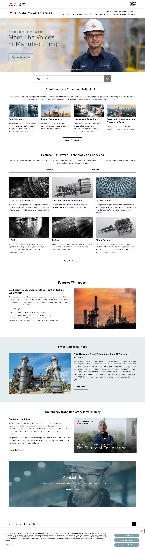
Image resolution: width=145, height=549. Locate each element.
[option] (72, 45)
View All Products (71, 261)
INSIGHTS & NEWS (119, 14)
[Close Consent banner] (142, 531)
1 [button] (66, 69)
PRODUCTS (66, 14)
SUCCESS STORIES (101, 14)
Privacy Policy (9, 544)
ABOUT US (132, 14)
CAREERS (122, 11)
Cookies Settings (127, 535)
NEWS (115, 11)
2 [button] (72, 69)
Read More (80, 387)
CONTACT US (132, 11)
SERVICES (88, 14)
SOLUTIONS (77, 14)
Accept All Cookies (127, 545)
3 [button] (79, 69)
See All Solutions (72, 140)
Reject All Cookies (127, 540)
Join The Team (16, 450)
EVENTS (108, 11)
